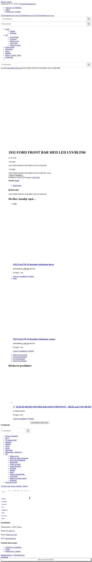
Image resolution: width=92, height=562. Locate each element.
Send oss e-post (11, 535)
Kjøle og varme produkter (19, 458)
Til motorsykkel (10, 440)
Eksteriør (13, 468)
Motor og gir (14, 456)
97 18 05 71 (10, 531)
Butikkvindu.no (6, 555)
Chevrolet (4, 504)
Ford (17, 181)
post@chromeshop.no (28, 4)
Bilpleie (8, 444)
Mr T (7, 438)
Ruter (12, 472)
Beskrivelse (17, 185)
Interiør (12, 470)
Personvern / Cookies (13, 551)
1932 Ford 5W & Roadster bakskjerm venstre (34, 339)
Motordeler (14, 462)
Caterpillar (4, 501)
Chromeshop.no (19, 555)
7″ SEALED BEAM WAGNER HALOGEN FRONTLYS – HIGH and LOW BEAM (52, 407)
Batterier (8, 442)
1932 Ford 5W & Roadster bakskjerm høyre (33, 264)
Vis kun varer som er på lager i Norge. (14, 486)
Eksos (7, 448)
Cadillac (3, 499)
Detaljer (31, 276)
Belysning (9, 450)
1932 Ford (36, 177)
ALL (3, 492)
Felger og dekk (15, 464)
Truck (7, 446)
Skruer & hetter (15, 466)
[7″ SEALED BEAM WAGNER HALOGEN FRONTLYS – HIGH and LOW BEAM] (52, 386)
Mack (2, 518)
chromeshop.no (10, 538)
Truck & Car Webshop (13, 547)
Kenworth (4, 515)
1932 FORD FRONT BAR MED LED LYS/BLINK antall (30, 173)
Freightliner (4, 510)
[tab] (52, 186)
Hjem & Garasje (11, 482)
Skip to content (6, 2)
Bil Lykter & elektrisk (17, 460)
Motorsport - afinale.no (13, 452)
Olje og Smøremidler (17, 474)
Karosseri (13, 480)
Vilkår (7, 549)
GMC (3, 513)
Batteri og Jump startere (18, 478)
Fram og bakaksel (11, 436)
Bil (6, 454)
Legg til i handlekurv (15, 175)
